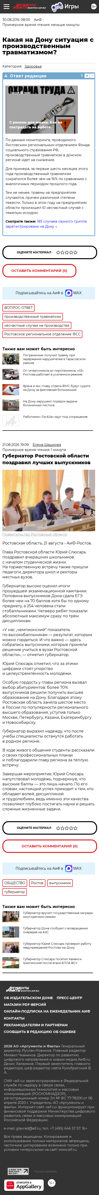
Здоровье (33, 66)
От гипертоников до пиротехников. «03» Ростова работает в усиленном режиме (53, 372)
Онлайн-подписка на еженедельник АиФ (47, 1011)
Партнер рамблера (45, 1171)
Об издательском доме (28, 998)
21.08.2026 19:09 (15, 445)
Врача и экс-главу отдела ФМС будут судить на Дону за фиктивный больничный (56, 388)
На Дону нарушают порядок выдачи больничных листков (50, 403)
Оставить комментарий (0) (39, 271)
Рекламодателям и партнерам (36, 1025)
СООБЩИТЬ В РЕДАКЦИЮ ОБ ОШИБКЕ (40, 1032)
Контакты (14, 1018)
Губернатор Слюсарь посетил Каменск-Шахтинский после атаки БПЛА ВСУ (53, 961)
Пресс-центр (69, 998)
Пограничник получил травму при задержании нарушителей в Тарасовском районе (54, 359)
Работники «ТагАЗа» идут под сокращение (55, 417)
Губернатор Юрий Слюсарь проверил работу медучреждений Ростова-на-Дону (57, 945)
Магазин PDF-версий (25, 1004)
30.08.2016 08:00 (16, 20)
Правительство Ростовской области (34, 534)
